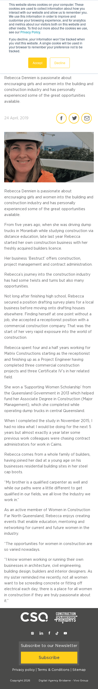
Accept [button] (37, 62)
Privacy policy (23, 669)
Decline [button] (59, 62)
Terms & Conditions (54, 669)
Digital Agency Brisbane (55, 680)
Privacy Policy (30, 32)
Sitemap (79, 669)
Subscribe (49, 658)
